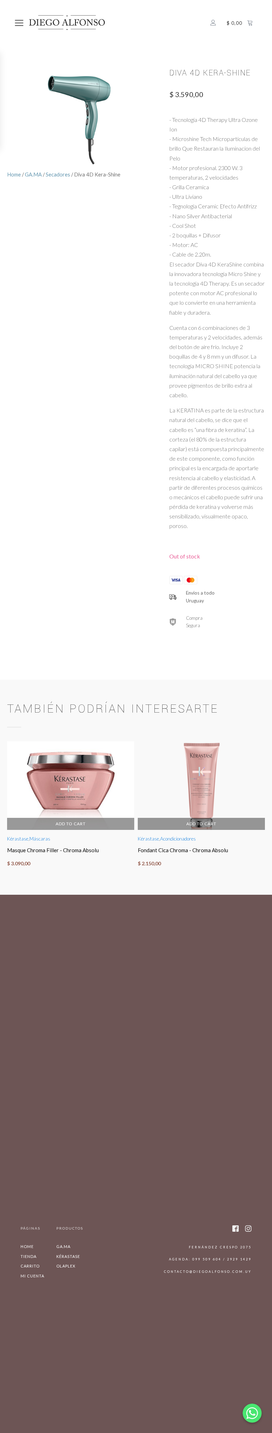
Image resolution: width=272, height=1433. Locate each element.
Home (14, 174)
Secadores (58, 174)
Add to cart (71, 823)
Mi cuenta (32, 1276)
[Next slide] (265, 807)
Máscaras (39, 839)
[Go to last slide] (7, 807)
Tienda (28, 1256)
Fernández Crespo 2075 (220, 1247)
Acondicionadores (178, 839)
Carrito (30, 1266)
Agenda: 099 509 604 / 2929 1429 (210, 1259)
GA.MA (33, 174)
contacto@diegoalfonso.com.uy (207, 1272)
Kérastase (17, 839)
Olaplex (65, 1266)
